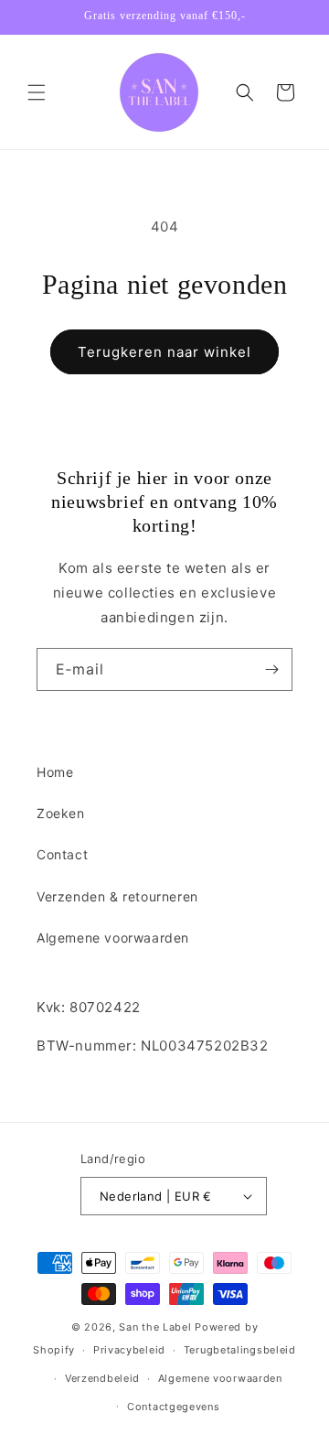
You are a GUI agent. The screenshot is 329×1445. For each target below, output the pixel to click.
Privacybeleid (129, 1349)
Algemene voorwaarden (113, 937)
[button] (36, 92)
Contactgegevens (173, 1406)
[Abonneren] (271, 669)
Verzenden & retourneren (117, 896)
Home (55, 772)
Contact (62, 854)
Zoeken (61, 813)
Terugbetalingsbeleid (240, 1349)
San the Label (155, 1327)
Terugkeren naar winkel (164, 352)
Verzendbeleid (102, 1378)
